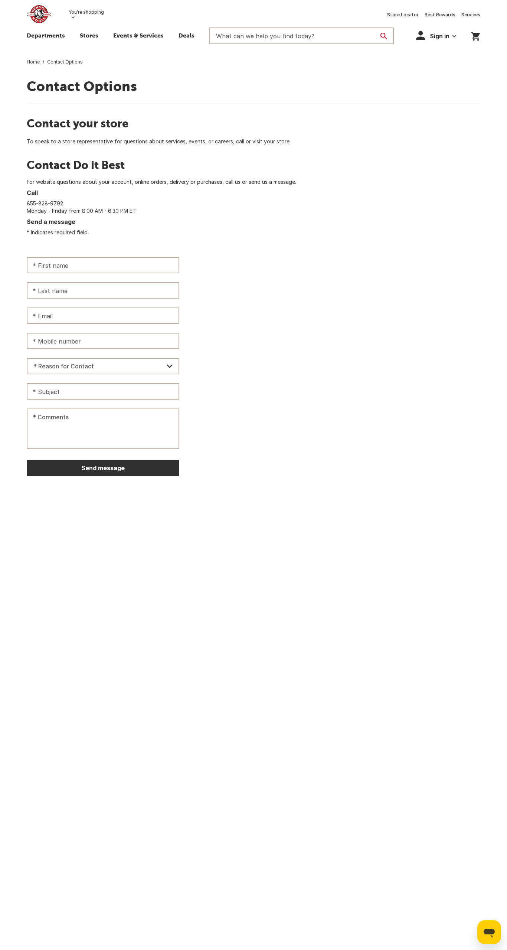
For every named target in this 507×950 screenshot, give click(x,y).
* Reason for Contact (63, 366)
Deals (186, 35)
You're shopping (86, 12)
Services (470, 14)
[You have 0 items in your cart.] (475, 35)
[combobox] (103, 366)
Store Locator (403, 14)
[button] (436, 35)
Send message (103, 468)
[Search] (383, 36)
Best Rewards (440, 14)
